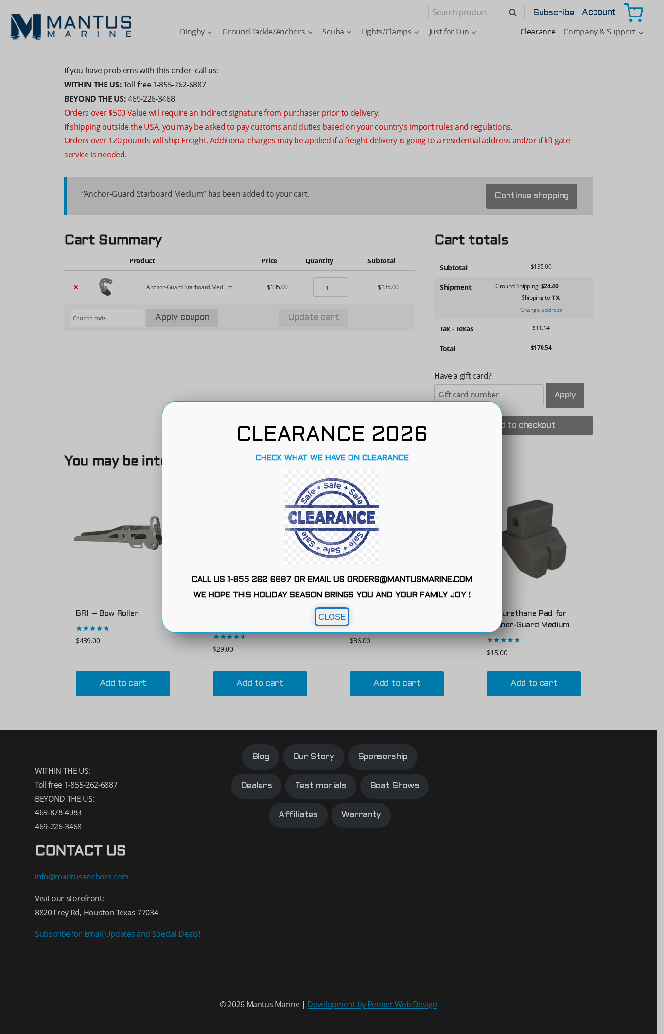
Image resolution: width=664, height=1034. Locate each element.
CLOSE (332, 616)
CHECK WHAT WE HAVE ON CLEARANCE (332, 458)
